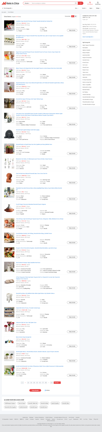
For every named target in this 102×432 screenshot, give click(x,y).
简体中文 (16, 419)
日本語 (26, 419)
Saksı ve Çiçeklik (87, 84)
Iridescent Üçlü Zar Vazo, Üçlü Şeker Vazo (26, 322)
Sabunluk (85, 77)
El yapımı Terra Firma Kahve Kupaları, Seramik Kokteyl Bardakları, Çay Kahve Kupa (36, 248)
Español (37, 419)
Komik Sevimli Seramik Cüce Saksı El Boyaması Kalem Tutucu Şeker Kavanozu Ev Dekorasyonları (40, 366)
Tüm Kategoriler (8, 8)
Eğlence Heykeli (86, 50)
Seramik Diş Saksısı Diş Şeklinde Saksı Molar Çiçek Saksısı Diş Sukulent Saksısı (35, 293)
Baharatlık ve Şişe (87, 87)
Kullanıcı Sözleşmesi (39, 417)
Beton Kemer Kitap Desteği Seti (23, 337)
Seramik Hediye (44, 403)
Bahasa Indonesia (51, 420)
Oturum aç (97, 4)
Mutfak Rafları (86, 89)
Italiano (53, 419)
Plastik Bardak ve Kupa (88, 102)
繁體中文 (22, 419)
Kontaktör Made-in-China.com (60, 417)
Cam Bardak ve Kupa (88, 99)
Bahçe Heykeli (86, 52)
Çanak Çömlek (86, 55)
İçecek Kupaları (55, 403)
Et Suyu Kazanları (87, 79)
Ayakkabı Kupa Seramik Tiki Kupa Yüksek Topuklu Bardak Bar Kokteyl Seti (34, 21)
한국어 (65, 419)
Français (32, 419)
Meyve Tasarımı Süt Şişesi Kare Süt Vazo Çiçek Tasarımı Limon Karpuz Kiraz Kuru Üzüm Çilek (39, 68)
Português (48, 419)
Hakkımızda (25, 417)
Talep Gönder (72, 30)
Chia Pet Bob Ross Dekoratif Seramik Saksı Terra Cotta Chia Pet (31, 173)
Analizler (77, 417)
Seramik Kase (43, 407)
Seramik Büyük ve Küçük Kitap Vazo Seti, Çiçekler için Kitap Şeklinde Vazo (34, 144)
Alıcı (76, 8)
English (11, 419)
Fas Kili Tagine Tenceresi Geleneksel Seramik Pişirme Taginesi (31, 204)
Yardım (84, 8)
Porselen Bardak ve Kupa (89, 104)
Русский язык (60, 419)
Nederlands (75, 419)
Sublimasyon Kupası (10, 403)
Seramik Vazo (86, 60)
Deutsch (42, 419)
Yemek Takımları (87, 94)
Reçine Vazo (86, 70)
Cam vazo (85, 65)
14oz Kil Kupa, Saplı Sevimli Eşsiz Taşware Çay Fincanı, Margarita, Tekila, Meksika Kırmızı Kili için (39, 219)
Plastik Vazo (86, 67)
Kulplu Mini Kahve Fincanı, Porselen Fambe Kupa (28, 308)
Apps (90, 8)
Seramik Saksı (65, 403)
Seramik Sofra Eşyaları (10, 407)
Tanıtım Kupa (21, 403)
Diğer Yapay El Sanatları (88, 45)
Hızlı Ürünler (71, 417)
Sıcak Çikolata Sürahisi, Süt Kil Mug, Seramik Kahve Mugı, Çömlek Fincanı (34, 233)
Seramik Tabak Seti (32, 403)
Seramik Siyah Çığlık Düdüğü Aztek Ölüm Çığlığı (27, 130)
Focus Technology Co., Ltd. (50, 423)
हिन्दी (81, 419)
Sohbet (48, 390)
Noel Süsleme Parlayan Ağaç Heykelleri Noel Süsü (28, 262)
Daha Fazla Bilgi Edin (88, 37)
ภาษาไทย (85, 419)
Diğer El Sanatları (87, 75)
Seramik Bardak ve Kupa (89, 97)
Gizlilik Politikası (49, 417)
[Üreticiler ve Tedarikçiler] (10, 3)
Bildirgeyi (31, 417)
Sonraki (57, 382)
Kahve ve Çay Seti (87, 82)
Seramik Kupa (33, 407)
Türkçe (90, 419)
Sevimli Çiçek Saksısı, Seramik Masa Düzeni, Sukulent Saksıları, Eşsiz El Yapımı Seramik (37, 351)
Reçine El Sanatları (87, 57)
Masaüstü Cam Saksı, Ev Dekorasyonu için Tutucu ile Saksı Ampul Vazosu (34, 159)
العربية (70, 419)
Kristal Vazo (86, 62)
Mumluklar (85, 47)
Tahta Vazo (85, 72)
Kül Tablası (85, 92)
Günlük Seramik (23, 407)
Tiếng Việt (96, 419)
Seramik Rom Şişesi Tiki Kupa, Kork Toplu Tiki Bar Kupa (29, 99)
